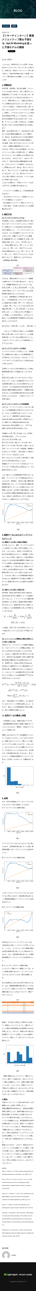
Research (6, 26)
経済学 (14, 26)
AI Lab (4, 59)
